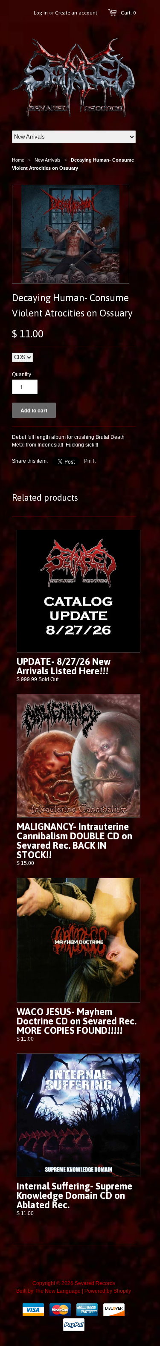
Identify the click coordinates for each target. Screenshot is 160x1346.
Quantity (21, 374)
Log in (41, 13)
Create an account (76, 13)
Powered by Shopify (107, 1291)
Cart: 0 (128, 13)
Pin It (90, 461)
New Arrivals (48, 159)
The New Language (58, 1291)
